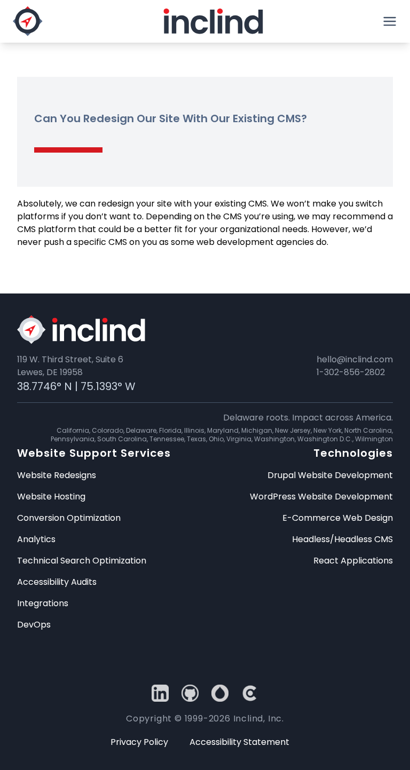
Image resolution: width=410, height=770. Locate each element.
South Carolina (122, 438)
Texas (196, 438)
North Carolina (368, 430)
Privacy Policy (139, 742)
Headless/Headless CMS (342, 539)
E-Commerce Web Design (337, 518)
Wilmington (374, 438)
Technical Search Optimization (81, 560)
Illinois (194, 430)
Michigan (256, 430)
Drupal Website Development (330, 475)
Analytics (36, 539)
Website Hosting (51, 496)
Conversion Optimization (69, 518)
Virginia (238, 438)
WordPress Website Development (321, 496)
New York (327, 430)
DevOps (34, 624)
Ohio (216, 438)
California (73, 430)
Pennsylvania (72, 438)
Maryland (223, 430)
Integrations (42, 603)
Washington (274, 438)
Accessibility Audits (57, 582)
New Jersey (293, 430)
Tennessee (166, 438)
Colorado (107, 430)
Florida (170, 430)
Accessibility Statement (239, 742)
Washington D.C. (324, 438)
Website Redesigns (56, 475)
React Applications (353, 560)
